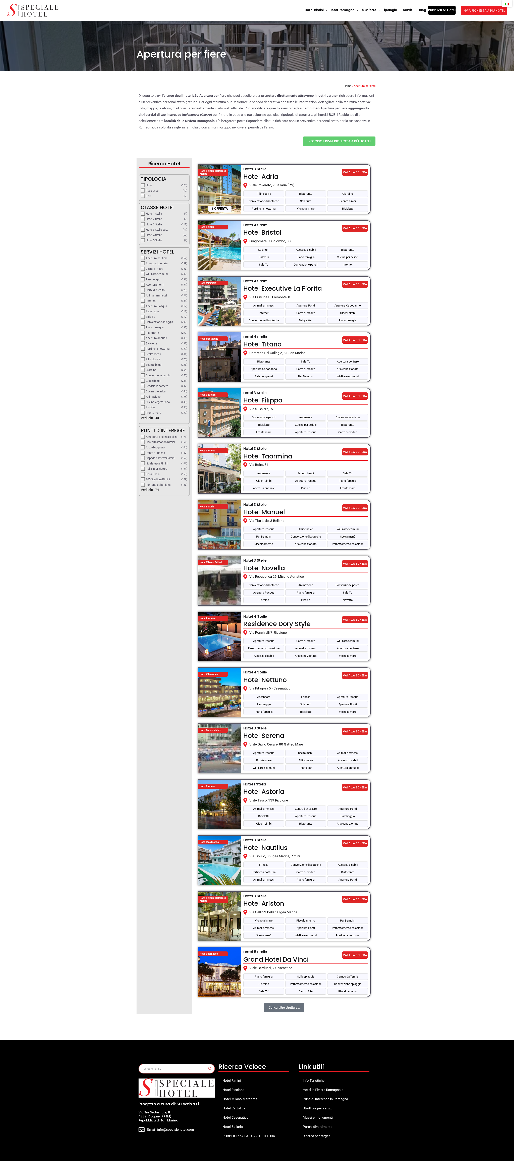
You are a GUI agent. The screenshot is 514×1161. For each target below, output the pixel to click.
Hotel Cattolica (233, 1108)
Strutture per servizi (317, 1108)
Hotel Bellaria (232, 1127)
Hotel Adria (260, 176)
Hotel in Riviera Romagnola (323, 1090)
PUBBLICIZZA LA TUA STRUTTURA (248, 1136)
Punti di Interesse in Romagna (325, 1099)
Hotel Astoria (263, 791)
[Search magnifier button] (210, 1068)
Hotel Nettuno (265, 679)
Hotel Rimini (231, 1081)
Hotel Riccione (233, 1090)
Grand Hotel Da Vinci (276, 959)
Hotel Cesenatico (235, 1117)
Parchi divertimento (317, 1127)
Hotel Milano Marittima (239, 1099)
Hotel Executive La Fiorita (282, 288)
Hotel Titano (262, 344)
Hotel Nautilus (265, 847)
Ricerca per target (316, 1136)
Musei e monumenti (318, 1117)
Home (347, 86)
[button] (325, 10)
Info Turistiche (313, 1081)
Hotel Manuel (264, 511)
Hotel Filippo (262, 400)
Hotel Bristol (262, 232)
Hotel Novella (264, 567)
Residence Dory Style (277, 623)
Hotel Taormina (267, 456)
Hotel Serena (263, 735)
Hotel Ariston (263, 903)
